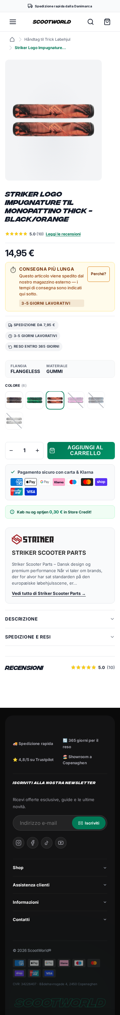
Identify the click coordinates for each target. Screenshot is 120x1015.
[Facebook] (32, 843)
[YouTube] (61, 843)
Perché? (98, 273)
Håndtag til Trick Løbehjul (47, 39)
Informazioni (26, 902)
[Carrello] (107, 22)
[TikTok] (46, 843)
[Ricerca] (90, 22)
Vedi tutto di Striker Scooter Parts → (49, 593)
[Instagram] (18, 843)
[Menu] (12, 22)
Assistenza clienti (31, 884)
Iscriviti (92, 823)
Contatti (21, 919)
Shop (18, 867)
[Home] (12, 39)
